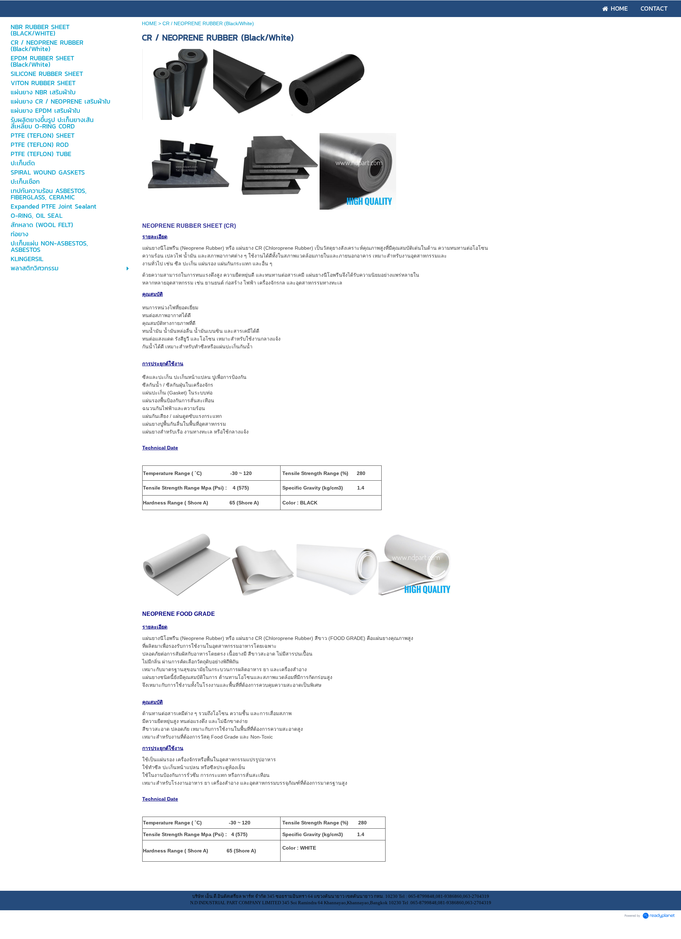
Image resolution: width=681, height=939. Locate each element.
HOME (150, 23)
